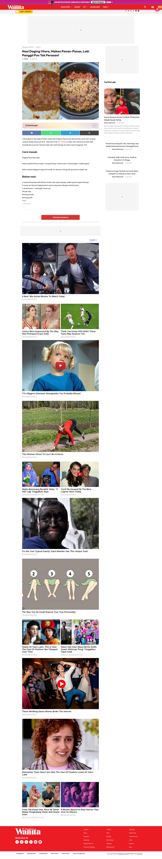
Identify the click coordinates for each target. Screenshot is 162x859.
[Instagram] (128, 11)
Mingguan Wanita (28, 47)
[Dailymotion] (138, 11)
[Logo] (15, 7)
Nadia (26, 59)
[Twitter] (131, 11)
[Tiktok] (133, 11)
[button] (145, 7)
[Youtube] (136, 11)
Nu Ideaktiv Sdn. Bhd (123, 853)
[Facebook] (126, 11)
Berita (38, 47)
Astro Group (139, 853)
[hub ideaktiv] (152, 6)
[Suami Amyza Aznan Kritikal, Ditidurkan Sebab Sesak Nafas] (122, 101)
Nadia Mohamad (109, 123)
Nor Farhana (62, 142)
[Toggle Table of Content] (93, 125)
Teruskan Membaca (60, 217)
